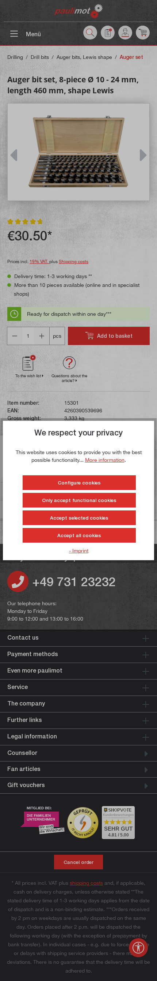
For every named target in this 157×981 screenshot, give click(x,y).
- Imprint (78, 550)
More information (105, 460)
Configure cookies (79, 483)
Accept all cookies (79, 535)
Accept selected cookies (79, 518)
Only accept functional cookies (79, 500)
